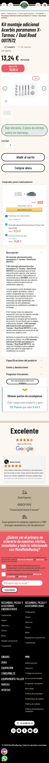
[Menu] (4, 5)
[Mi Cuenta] (38, 5)
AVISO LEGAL (40, 559)
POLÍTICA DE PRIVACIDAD (25, 559)
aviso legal (23, 576)
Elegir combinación (15, 219)
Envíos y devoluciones (17, 367)
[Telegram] (18, 730)
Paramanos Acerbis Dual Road (18, 236)
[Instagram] (13, 730)
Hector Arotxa (15, 462)
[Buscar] (10, 5)
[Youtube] (30, 730)
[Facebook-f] (24, 730)
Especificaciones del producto (21, 360)
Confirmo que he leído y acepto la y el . (24, 575)
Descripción (12, 252)
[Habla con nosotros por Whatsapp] (4, 758)
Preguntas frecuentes (17, 374)
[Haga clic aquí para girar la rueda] (4, 751)
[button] (5, 88)
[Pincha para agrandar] (6, 101)
